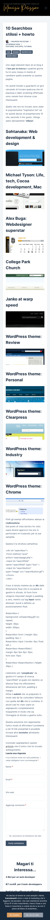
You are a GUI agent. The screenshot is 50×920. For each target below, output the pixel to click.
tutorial (28, 46)
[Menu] (46, 8)
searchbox (12, 56)
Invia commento (16, 843)
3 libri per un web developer (20, 877)
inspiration (26, 52)
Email (9, 779)
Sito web (10, 792)
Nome (9, 766)
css (8, 52)
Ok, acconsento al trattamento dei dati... (26, 836)
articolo (10, 746)
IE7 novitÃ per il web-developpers (24, 884)
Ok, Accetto (14, 915)
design (16, 52)
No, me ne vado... (33, 915)
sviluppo (19, 46)
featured (10, 46)
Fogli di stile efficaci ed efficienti (22, 891)
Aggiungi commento (16, 805)
